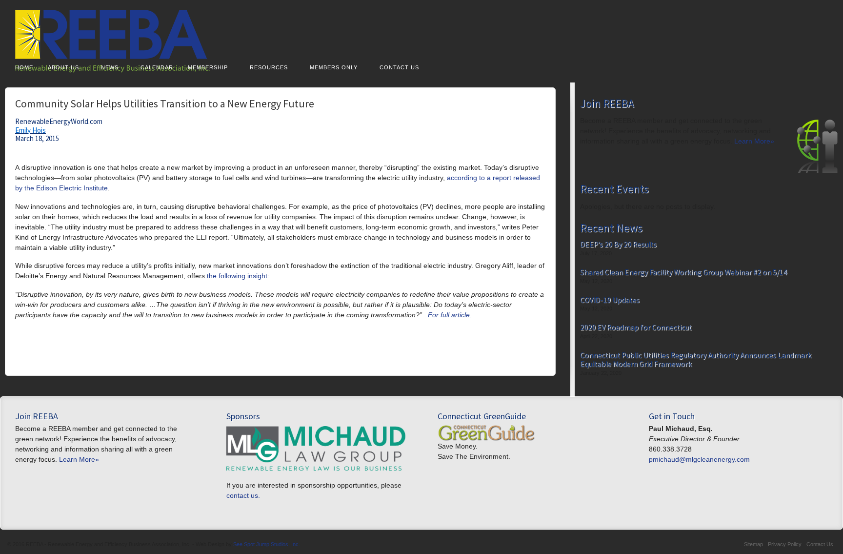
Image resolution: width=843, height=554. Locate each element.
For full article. (450, 315)
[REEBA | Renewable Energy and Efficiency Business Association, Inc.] (421, 41)
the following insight (237, 276)
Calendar (156, 67)
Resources (269, 67)
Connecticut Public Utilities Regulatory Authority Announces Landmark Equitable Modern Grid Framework (695, 359)
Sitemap (753, 544)
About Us (63, 67)
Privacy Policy (785, 544)
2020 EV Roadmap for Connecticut (636, 327)
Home (24, 67)
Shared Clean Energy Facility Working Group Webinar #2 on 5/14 (683, 272)
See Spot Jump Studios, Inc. (266, 544)
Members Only (334, 67)
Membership (208, 67)
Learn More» (754, 141)
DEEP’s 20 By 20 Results (618, 244)
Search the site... (826, 66)
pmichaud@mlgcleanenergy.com (699, 459)
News (110, 67)
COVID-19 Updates (610, 300)
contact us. (243, 495)
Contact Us (399, 67)
